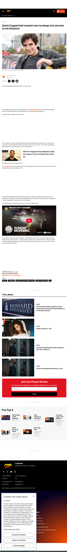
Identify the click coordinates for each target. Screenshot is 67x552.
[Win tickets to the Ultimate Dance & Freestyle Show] (5, 417)
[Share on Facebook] (9, 81)
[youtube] (11, 471)
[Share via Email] (17, 81)
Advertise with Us (19, 484)
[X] (7, 471)
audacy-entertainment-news (25, 280)
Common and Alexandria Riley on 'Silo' (49, 368)
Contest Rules (5, 484)
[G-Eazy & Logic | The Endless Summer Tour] (49, 419)
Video (38, 326)
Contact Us (4, 478)
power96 (4, 22)
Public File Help (39, 532)
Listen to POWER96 (6, 475)
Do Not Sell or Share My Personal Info (45, 530)
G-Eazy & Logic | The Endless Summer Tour (59, 418)
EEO (16, 478)
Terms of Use (38, 521)
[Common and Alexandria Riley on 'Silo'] (18, 367)
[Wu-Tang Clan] (27, 431)
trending (11, 280)
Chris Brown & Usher (15, 429)
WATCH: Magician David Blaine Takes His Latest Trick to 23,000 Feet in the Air (39, 154)
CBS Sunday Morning (35, 109)
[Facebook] (3, 471)
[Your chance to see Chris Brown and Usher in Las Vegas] (27, 417)
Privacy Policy (38, 518)
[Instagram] (15, 471)
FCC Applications (19, 481)
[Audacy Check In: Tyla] (18, 328)
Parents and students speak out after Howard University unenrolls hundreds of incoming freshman (50, 308)
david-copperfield (41, 280)
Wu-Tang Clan (37, 428)
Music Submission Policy (41, 527)
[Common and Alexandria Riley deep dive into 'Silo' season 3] (18, 348)
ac (50, 280)
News (38, 304)
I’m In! (34, 394)
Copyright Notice (39, 523)
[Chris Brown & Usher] (5, 432)
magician (7, 166)
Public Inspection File (7, 481)
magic (4, 280)
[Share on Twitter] (13, 81)
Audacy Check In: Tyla (43, 329)
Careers (37, 515)
